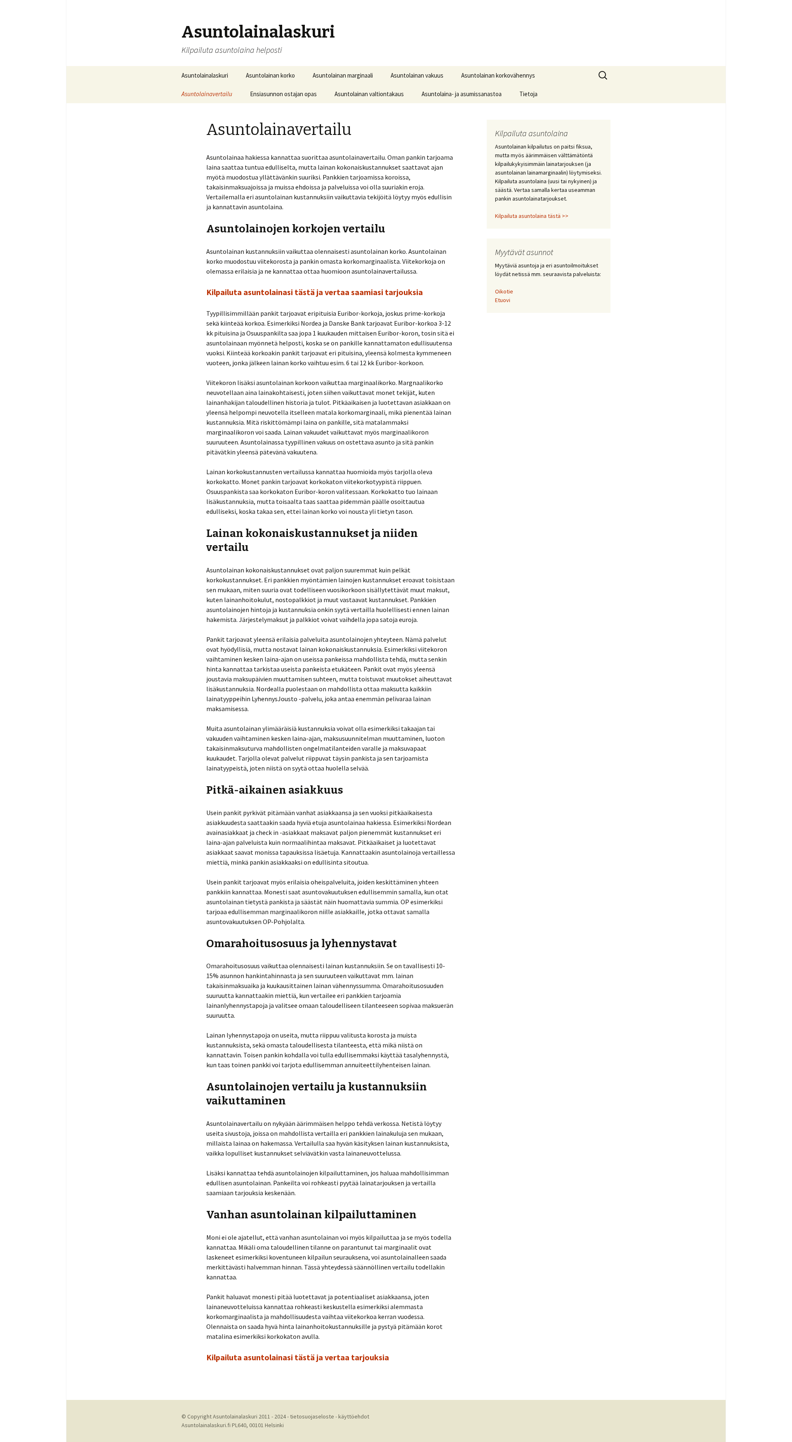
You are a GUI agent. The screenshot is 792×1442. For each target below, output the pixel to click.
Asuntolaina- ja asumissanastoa (462, 94)
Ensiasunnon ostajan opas (283, 94)
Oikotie (504, 291)
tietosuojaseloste (312, 1416)
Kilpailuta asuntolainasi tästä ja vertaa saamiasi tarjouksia (314, 292)
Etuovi (502, 300)
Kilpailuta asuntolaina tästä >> (531, 216)
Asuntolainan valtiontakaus (369, 94)
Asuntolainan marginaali (343, 75)
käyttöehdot (353, 1416)
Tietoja (528, 94)
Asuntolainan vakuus (417, 75)
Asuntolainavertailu (207, 94)
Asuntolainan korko (270, 75)
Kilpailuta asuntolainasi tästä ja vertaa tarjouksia (297, 1357)
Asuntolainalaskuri (205, 75)
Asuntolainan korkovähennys (498, 75)
